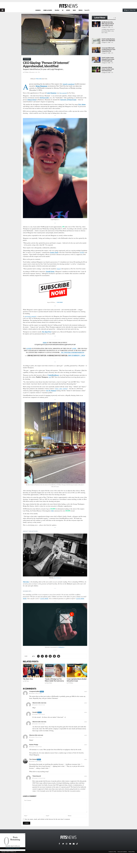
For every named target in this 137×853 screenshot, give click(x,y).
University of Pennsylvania (68, 100)
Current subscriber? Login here (13, 848)
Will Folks (26, 681)
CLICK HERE (44, 598)
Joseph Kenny (50, 271)
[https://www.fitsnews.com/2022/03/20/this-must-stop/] (33, 670)
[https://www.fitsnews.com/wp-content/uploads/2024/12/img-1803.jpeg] (55, 442)
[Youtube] (71, 843)
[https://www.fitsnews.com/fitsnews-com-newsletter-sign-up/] (55, 624)
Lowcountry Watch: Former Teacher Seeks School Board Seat (108, 69)
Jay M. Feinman (51, 390)
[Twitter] (64, 843)
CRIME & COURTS (47, 10)
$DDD (45, 343)
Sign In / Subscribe (130, 10)
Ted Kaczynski (44, 98)
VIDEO (74, 10)
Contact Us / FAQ (112, 851)
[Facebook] (60, 843)
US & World (27, 59)
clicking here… (61, 647)
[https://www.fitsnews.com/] (68, 6)
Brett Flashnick (57, 577)
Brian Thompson (41, 86)
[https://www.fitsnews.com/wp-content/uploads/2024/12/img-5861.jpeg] (55, 168)
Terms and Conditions (122, 851)
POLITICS (57, 10)
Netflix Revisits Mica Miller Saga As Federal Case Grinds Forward (108, 23)
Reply (85, 691)
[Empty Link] (113, 18)
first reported (63, 93)
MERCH (80, 10)
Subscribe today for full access (12, 846)
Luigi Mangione (51, 93)
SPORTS (68, 10)
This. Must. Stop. (28, 679)
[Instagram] (67, 843)
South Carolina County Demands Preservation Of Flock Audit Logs (108, 59)
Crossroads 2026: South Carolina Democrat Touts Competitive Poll (108, 49)
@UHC (74, 348)
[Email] (74, 843)
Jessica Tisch (54, 252)
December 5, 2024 (76, 355)
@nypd (28, 348)
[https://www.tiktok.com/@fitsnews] (77, 843)
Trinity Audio (38, 78)
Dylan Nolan (49, 683)
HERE (25, 598)
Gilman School (31, 100)
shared (59, 269)
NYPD (82, 252)
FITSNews (26, 72)
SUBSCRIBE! (60, 302)
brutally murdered (68, 84)
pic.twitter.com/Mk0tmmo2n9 (72, 352)
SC (62, 10)
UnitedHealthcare (53, 375)
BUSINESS (38, 10)
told (50, 377)
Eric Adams (82, 104)
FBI (52, 511)
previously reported (30, 316)
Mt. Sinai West (46, 332)
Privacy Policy (132, 851)
